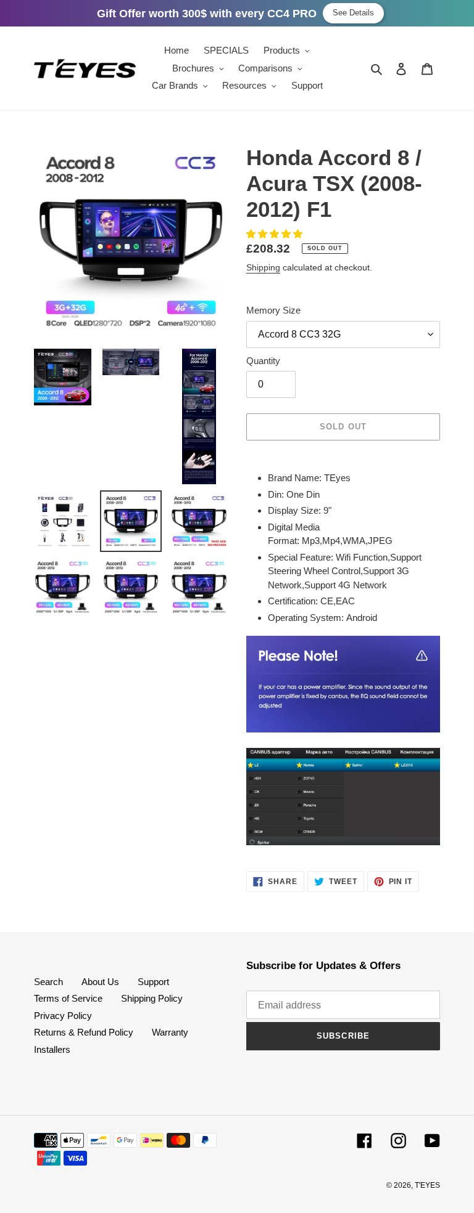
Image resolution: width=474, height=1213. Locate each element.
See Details (353, 12)
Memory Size (273, 310)
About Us (100, 981)
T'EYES (427, 1185)
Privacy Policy (63, 1015)
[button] (275, 234)
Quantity (263, 360)
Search (48, 981)
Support (153, 981)
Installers (52, 1049)
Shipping (263, 267)
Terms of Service (68, 998)
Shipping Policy (152, 998)
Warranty (170, 1032)
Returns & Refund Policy (83, 1032)
